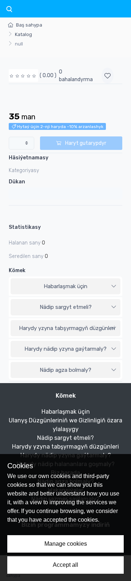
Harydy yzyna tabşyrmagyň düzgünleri (67, 328)
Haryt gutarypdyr (85, 143)
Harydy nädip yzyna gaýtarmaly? (65, 349)
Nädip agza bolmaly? (65, 370)
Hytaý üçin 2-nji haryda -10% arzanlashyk (59, 126)
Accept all (65, 565)
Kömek (17, 270)
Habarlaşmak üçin (65, 286)
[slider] (23, 75)
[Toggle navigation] (9, 9)
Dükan (17, 182)
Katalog (23, 34)
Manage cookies (65, 544)
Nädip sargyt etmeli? (66, 307)
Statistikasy (25, 227)
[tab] (65, 287)
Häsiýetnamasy (28, 158)
